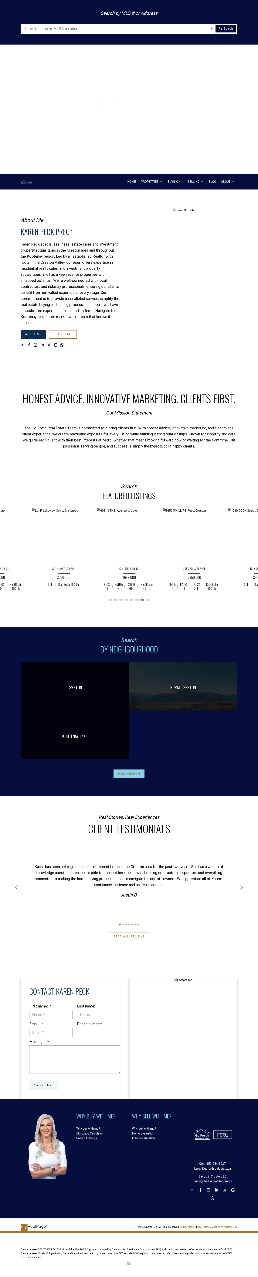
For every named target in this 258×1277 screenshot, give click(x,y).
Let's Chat (63, 334)
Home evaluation (143, 1133)
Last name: (86, 1006)
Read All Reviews (129, 936)
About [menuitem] (225, 181)
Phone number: (89, 1024)
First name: (39, 1006)
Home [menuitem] (131, 181)
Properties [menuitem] (149, 181)
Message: (37, 1041)
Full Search (129, 773)
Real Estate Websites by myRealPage (217, 1226)
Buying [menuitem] (173, 181)
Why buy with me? (88, 1128)
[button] (33, 334)
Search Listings (86, 1138)
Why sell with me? (144, 1128)
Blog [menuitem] (212, 181)
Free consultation (143, 1138)
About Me (33, 334)
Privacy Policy (188, 1226)
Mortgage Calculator (89, 1133)
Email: (34, 1024)
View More (129, 613)
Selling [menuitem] (193, 181)
